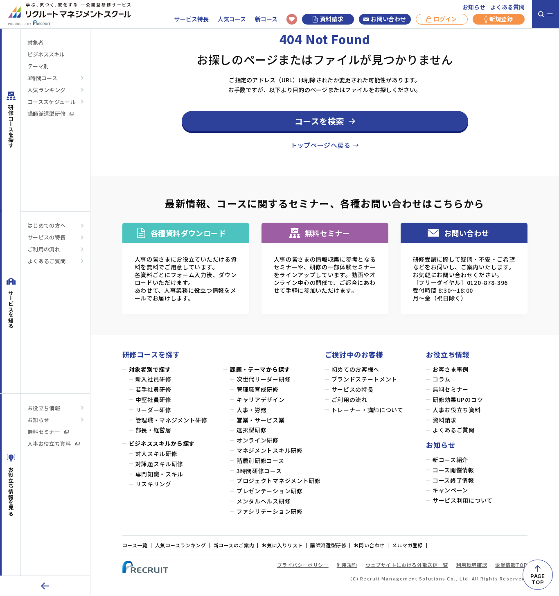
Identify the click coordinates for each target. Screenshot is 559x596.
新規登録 (501, 19)
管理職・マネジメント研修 (171, 420)
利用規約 (347, 564)
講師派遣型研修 (46, 113)
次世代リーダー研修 (264, 379)
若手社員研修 (153, 389)
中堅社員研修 (153, 399)
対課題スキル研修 (159, 464)
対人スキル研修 (156, 453)
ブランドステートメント (364, 379)
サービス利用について (463, 500)
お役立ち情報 (43, 408)
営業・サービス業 (261, 420)
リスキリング (153, 484)
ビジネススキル (46, 54)
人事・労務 (252, 409)
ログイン (445, 19)
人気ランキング (46, 90)
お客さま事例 (451, 369)
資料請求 (331, 19)
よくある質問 (507, 7)
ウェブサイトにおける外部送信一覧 (406, 564)
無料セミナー (43, 432)
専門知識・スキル (159, 474)
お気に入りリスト (282, 545)
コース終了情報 (453, 480)
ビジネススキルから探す (162, 443)
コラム (442, 379)
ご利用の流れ (43, 249)
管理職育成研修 (258, 389)
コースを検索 (320, 121)
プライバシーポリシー (303, 564)
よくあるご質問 (46, 261)
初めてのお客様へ (355, 369)
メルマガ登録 (407, 545)
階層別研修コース (260, 460)
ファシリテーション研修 (270, 511)
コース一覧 (135, 545)
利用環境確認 (471, 564)
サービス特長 (191, 19)
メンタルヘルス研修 (264, 501)
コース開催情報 (453, 470)
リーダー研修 (153, 409)
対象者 (35, 42)
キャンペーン (450, 490)
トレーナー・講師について (367, 409)
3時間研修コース (259, 470)
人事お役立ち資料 (49, 443)
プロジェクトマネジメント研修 (279, 480)
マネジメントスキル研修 (270, 450)
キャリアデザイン (261, 399)
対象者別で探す (150, 369)
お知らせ (473, 7)
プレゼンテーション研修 (270, 491)
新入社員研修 (153, 379)
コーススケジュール (51, 102)
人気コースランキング (180, 545)
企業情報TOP (511, 564)
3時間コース (42, 78)
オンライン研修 (258, 440)
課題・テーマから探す (260, 369)
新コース (266, 19)
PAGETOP (537, 579)
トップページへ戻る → (325, 145)
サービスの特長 (46, 237)
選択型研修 (252, 430)
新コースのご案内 (234, 545)
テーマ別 (38, 66)
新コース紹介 (450, 459)
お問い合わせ (388, 19)
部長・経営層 (153, 430)
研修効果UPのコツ (458, 399)
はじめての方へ (46, 225)
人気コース (232, 19)
